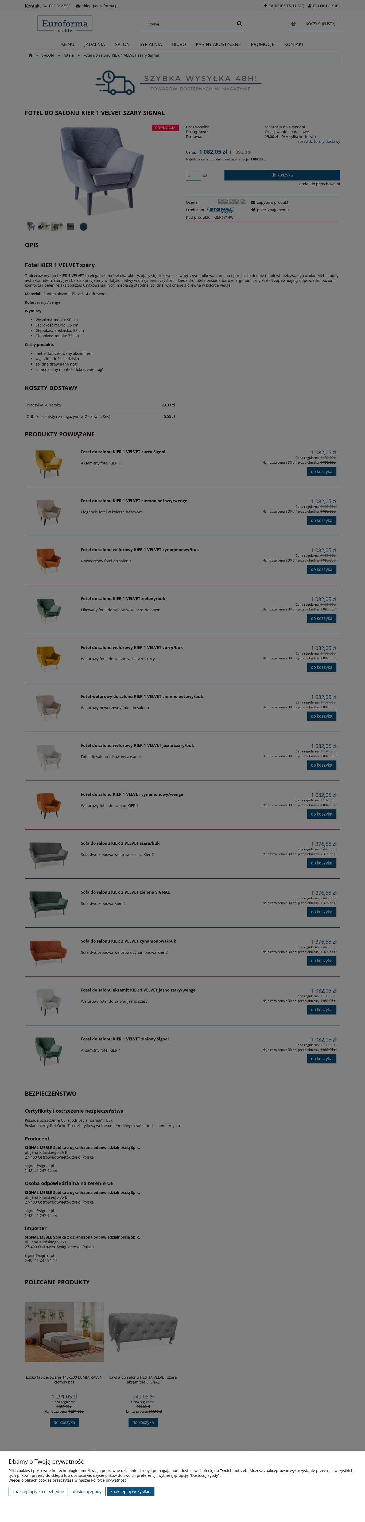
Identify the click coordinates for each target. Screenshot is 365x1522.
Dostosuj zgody (87, 1491)
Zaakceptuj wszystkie (130, 1491)
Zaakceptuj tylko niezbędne (38, 1491)
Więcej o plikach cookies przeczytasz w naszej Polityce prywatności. (69, 1480)
